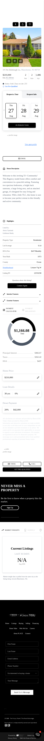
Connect (27, 633)
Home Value (13, 628)
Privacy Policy (12, 738)
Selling (28, 623)
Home (7, 623)
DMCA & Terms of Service (28, 738)
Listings (13, 623)
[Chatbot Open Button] (37, 734)
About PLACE (18, 633)
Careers (32, 628)
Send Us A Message (22, 692)
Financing (35, 623)
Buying (21, 623)
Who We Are (23, 628)
